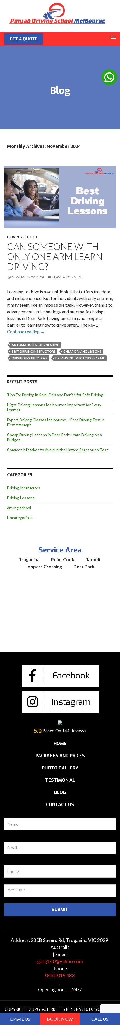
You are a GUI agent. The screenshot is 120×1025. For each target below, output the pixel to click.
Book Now (60, 1018)
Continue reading (26, 331)
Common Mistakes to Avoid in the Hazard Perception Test (57, 449)
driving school (22, 237)
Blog (60, 792)
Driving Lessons (21, 497)
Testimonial (60, 780)
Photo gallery (60, 768)
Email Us (20, 1018)
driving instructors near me (80, 358)
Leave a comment (67, 277)
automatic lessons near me (35, 345)
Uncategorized (20, 517)
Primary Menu (113, 37)
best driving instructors (34, 351)
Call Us (99, 1018)
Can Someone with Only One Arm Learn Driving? (54, 256)
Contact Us (60, 804)
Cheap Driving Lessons (82, 351)
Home (60, 743)
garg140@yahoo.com (60, 961)
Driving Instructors (23, 487)
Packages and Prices (60, 756)
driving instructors (29, 358)
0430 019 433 (60, 975)
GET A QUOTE (23, 39)
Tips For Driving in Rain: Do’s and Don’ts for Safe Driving (55, 394)
